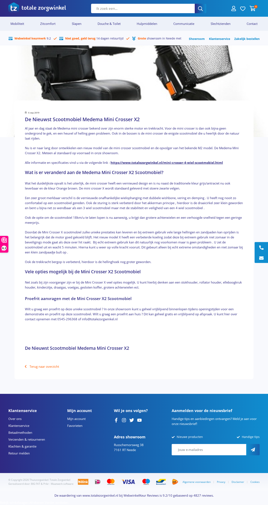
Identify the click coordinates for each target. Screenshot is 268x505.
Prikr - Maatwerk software (58, 484)
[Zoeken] (200, 8)
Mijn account (76, 419)
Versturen (253, 449)
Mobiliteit (17, 24)
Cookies (255, 482)
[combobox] (143, 8)
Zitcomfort (47, 24)
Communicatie (183, 24)
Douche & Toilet (109, 24)
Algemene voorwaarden (197, 482)
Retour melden (19, 453)
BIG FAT (35, 484)
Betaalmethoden (20, 432)
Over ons (15, 419)
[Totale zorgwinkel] (37, 8)
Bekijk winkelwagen (14, 502)
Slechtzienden (221, 24)
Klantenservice (219, 39)
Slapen (76, 24)
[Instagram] (124, 420)
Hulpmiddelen (147, 24)
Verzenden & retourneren (26, 439)
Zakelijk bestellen (247, 39)
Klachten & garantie (22, 446)
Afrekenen (36, 502)
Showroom (197, 39)
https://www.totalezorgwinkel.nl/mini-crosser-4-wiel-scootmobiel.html (167, 162)
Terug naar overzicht (44, 366)
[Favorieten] (242, 8)
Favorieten (74, 426)
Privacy (221, 482)
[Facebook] (116, 420)
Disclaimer (238, 482)
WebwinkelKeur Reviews (141, 495)
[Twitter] (131, 420)
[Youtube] (139, 420)
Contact (252, 24)
